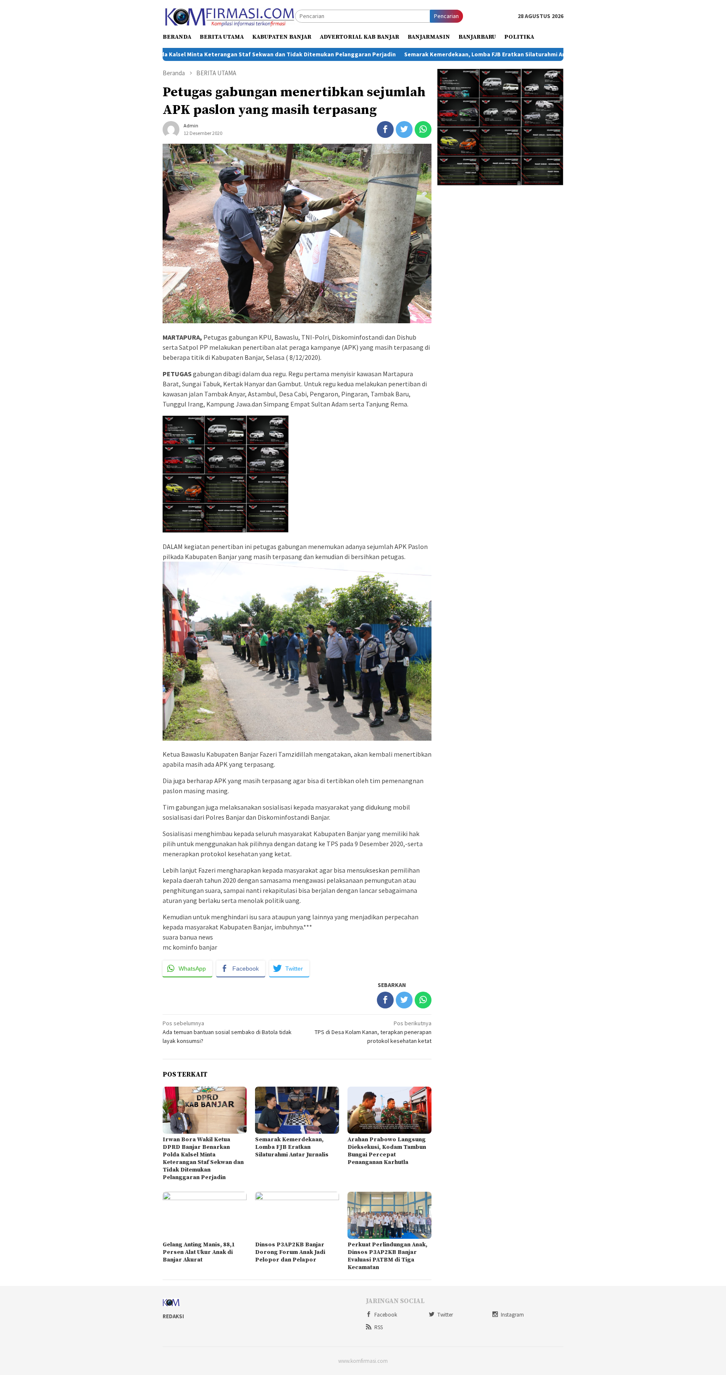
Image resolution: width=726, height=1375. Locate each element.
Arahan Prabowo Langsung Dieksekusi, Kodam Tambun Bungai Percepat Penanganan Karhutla (386, 1151)
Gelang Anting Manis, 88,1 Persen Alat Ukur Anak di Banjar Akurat (199, 1252)
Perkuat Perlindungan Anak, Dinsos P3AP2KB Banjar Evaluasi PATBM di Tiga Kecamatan (387, 1256)
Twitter (445, 1314)
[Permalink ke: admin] (171, 129)
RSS (378, 1327)
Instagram (512, 1314)
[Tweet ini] (404, 129)
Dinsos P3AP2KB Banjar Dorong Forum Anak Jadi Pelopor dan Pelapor (290, 1252)
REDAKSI (173, 1316)
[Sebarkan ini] (385, 129)
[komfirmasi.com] (229, 15)
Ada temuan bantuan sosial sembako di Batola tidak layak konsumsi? (227, 1032)
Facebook (385, 1314)
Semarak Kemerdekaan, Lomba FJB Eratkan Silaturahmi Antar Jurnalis (439, 54)
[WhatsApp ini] (423, 129)
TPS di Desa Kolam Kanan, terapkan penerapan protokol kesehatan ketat (373, 1032)
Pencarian (446, 16)
